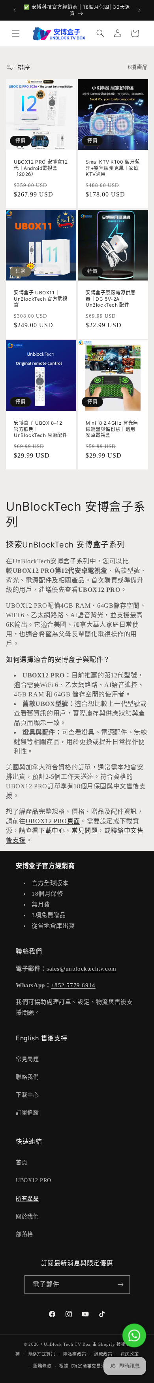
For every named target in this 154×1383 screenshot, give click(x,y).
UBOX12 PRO (33, 1180)
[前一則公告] (14, 10)
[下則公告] (139, 10)
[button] (15, 33)
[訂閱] (121, 1284)
